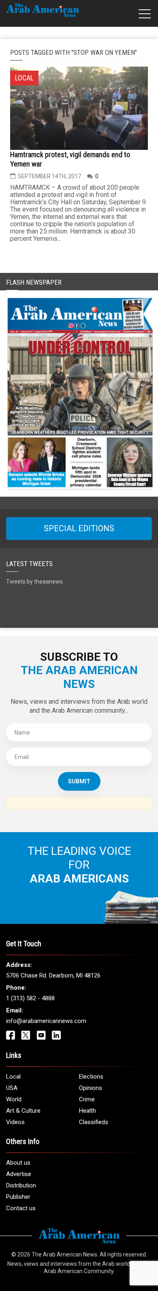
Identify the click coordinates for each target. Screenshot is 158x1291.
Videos (15, 1122)
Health (87, 1110)
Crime (87, 1099)
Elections (91, 1076)
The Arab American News (64, 1254)
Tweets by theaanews (34, 581)
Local (13, 1076)
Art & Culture (23, 1110)
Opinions (90, 1088)
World (13, 1099)
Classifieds (93, 1122)
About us (18, 1162)
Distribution (21, 1185)
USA (11, 1088)
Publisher (18, 1196)
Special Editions (79, 528)
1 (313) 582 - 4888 (30, 998)
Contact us (21, 1208)
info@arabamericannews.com (46, 1021)
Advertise (18, 1174)
